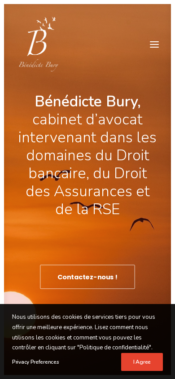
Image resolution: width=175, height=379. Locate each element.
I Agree (142, 362)
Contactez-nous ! (87, 276)
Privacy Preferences (35, 362)
